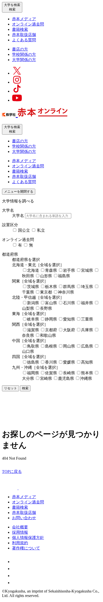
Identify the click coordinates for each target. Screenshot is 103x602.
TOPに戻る (12, 471)
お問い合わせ (24, 518)
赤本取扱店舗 (24, 35)
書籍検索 (20, 29)
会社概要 (20, 527)
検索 (25, 388)
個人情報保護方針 (28, 537)
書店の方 (20, 49)
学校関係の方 (24, 54)
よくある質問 (24, 40)
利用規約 (20, 543)
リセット (10, 388)
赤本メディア (24, 19)
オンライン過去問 (28, 24)
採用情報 (20, 532)
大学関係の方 (24, 60)
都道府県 (10, 254)
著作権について (26, 548)
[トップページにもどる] (35, 113)
